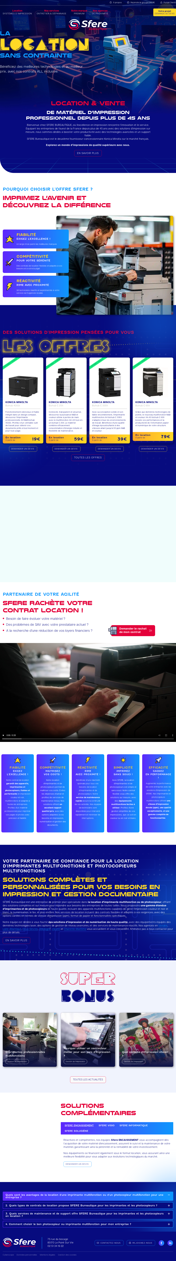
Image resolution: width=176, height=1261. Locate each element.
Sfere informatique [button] (133, 1125)
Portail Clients (170, 3)
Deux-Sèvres (30, 929)
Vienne (56, 929)
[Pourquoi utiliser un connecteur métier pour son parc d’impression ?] (88, 1040)
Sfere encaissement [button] (79, 1125)
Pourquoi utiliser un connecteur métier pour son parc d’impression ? (87, 1052)
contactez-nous (111, 1243)
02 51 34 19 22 (56, 1246)
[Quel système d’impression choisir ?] (146, 1040)
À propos (117, 3)
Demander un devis (77, 1164)
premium (79, 12)
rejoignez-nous (142, 1243)
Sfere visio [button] (107, 1125)
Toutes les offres (88, 458)
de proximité (100, 12)
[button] (88, 1196)
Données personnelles (27, 1255)
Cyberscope (8, 1255)
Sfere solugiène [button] (76, 1131)
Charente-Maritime (75, 929)
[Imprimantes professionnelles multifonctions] (30, 1040)
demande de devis (165, 12)
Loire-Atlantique (12, 929)
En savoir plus (88, 153)
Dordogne (45, 929)
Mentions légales (47, 1255)
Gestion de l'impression (17, 1062)
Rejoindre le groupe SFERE (143, 3)
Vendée (162, 925)
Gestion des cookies (67, 1255)
